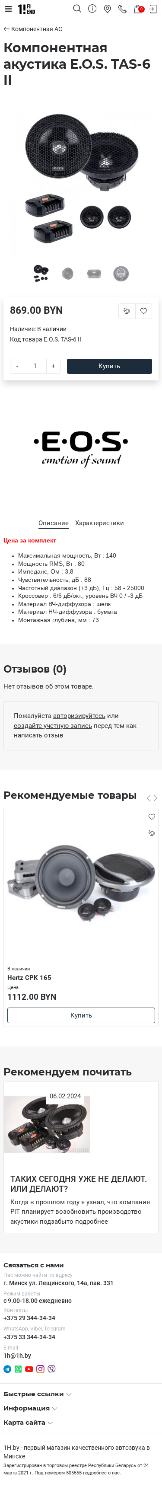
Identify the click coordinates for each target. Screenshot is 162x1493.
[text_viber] (52, 1369)
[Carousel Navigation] (152, 798)
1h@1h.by (17, 1355)
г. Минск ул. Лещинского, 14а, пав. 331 (58, 1282)
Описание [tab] (53, 523)
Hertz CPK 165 (29, 978)
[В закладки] (151, 816)
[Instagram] (40, 1368)
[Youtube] (29, 1368)
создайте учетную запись (53, 726)
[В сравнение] (151, 833)
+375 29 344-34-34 (29, 1317)
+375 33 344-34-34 (29, 1336)
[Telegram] (7, 1368)
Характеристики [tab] (99, 523)
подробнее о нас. (102, 1473)
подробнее (91, 1221)
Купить (109, 366)
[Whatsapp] (18, 1368)
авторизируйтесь (79, 716)
